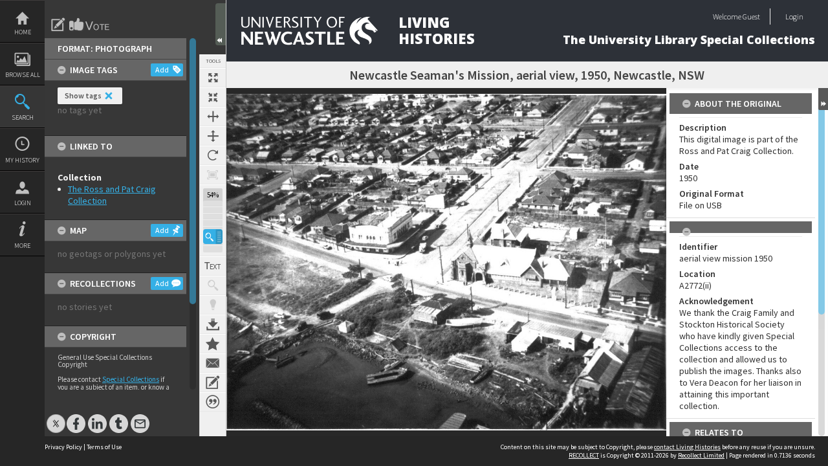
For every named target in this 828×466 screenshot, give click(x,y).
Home (22, 32)
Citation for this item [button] (213, 402)
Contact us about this (213, 363)
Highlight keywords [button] (213, 305)
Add (162, 69)
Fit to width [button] (213, 116)
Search (23, 117)
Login (22, 203)
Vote (90, 24)
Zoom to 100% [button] (213, 174)
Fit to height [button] (213, 136)
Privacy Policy (63, 447)
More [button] (22, 245)
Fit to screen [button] (213, 97)
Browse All (22, 75)
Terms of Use (104, 447)
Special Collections (130, 379)
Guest (751, 16)
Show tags (83, 95)
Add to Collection (213, 343)
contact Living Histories (687, 447)
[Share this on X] (56, 417)
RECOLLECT (584, 455)
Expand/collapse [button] (823, 99)
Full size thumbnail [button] (213, 77)
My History (22, 160)
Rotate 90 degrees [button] (213, 155)
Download (213, 324)
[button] (213, 236)
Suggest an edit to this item (58, 24)
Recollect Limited (701, 455)
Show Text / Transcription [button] (213, 266)
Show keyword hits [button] (213, 285)
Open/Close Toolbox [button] (220, 24)
